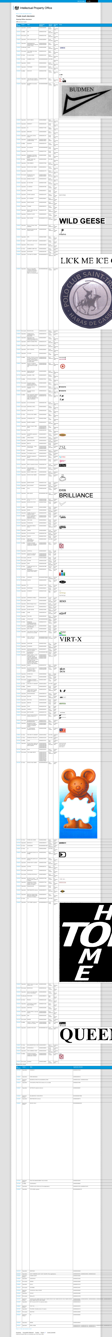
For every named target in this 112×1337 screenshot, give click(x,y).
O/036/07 (19, 984)
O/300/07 (19, 240)
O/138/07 (19, 631)
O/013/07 (19, 1019)
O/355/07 (19, 67)
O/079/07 (19, 1309)
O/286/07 (19, 345)
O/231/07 (19, 1273)
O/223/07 (19, 493)
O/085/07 (19, 734)
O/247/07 (19, 1271)
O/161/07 (19, 1287)
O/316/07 (19, 190)
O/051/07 (19, 886)
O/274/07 (19, 1183)
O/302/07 (19, 1103)
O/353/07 (19, 78)
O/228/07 (19, 474)
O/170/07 (19, 1281)
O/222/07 (19, 499)
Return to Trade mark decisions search (24, 13)
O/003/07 (19, 1053)
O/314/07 (19, 194)
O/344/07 (19, 131)
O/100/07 (19, 706)
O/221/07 (19, 502)
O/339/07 (19, 139)
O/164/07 (19, 597)
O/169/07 (19, 585)
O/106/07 (19, 699)
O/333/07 (19, 151)
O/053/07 (19, 878)
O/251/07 (19, 434)
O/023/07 (19, 1003)
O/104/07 (19, 1301)
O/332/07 (19, 155)
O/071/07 (19, 839)
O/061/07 (19, 866)
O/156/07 (19, 609)
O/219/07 (19, 510)
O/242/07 (19, 453)
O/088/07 (19, 723)
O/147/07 (19, 612)
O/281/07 (19, 357)
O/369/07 (19, 1076)
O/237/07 (19, 464)
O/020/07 (19, 1322)
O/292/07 (19, 268)
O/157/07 (19, 606)
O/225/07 (19, 485)
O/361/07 (19, 1082)
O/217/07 (19, 513)
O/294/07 (19, 251)
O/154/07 (19, 1293)
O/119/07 (18, 676)
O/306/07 (19, 218)
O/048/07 (19, 890)
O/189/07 (19, 553)
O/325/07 (19, 1095)
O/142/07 (19, 619)
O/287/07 (19, 341)
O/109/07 (19, 693)
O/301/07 (19, 236)
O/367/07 (19, 31)
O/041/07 (19, 1314)
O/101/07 (19, 702)
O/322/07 (19, 178)
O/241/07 (19, 456)
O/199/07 (19, 1278)
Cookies (37, 1332)
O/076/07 (19, 740)
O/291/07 (19, 330)
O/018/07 (19, 1011)
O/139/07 (19, 628)
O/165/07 (19, 591)
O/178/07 (19, 563)
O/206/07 (19, 530)
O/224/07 (19, 488)
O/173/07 (19, 577)
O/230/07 (19, 1275)
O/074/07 (19, 749)
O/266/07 (19, 390)
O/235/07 (19, 472)
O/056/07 (19, 874)
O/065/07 (19, 852)
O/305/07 (19, 225)
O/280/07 (19, 363)
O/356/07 (19, 63)
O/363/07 (19, 47)
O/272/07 (19, 379)
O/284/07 (19, 349)
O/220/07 (19, 507)
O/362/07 (19, 51)
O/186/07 (19, 560)
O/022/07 (19, 1007)
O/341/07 (19, 135)
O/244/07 (19, 450)
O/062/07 (19, 862)
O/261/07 (19, 410)
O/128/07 (19, 654)
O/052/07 (19, 882)
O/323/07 (19, 174)
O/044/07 (19, 894)
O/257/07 (19, 426)
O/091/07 (19, 720)
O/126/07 (19, 665)
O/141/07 (19, 622)
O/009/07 (19, 1027)
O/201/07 (19, 539)
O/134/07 (19, 637)
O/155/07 (19, 1290)
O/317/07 (19, 186)
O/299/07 (19, 244)
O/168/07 (19, 1284)
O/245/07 (19, 446)
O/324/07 (19, 171)
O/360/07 (19, 55)
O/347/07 (19, 123)
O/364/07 (19, 1079)
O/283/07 (19, 353)
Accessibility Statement (28, 1332)
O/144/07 (19, 1296)
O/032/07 (19, 992)
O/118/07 (18, 679)
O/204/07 (19, 533)
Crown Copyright (51, 1332)
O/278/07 (19, 1180)
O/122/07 (19, 674)
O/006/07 (19, 1047)
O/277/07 (19, 375)
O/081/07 (19, 737)
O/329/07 (19, 159)
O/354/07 (19, 70)
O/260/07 (19, 414)
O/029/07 (19, 995)
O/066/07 (19, 848)
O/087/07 (19, 728)
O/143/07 (19, 616)
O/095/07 (19, 712)
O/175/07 (19, 569)
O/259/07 (19, 418)
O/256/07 (19, 430)
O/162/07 (19, 600)
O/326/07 (19, 167)
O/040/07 (19, 902)
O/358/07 (19, 59)
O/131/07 (19, 646)
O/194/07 (19, 543)
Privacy (42, 1332)
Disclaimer (18, 1332)
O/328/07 (19, 163)
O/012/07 (19, 1022)
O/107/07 (19, 696)
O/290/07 (19, 333)
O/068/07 (19, 1311)
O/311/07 (18, 206)
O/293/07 (19, 254)
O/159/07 (19, 603)
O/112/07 (18, 686)
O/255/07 (19, 1186)
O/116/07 (18, 683)
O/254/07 (19, 1189)
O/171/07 (19, 580)
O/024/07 (19, 999)
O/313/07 (19, 198)
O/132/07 (19, 643)
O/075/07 (19, 743)
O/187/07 (19, 557)
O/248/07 (19, 440)
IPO (89, 1)
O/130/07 (19, 649)
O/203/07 (19, 536)
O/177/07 (19, 566)
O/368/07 (19, 27)
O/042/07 (19, 898)
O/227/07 (19, 482)
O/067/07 (19, 845)
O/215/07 (19, 515)
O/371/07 (19, 1070)
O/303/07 (19, 229)
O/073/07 (19, 752)
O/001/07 (19, 1061)
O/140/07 (19, 625)
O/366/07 (19, 39)
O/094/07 (19, 715)
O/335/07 (19, 1088)
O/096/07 (19, 709)
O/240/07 (19, 459)
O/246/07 (19, 443)
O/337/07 (19, 143)
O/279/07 (19, 371)
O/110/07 (18, 689)
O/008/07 (19, 1045)
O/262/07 (19, 406)
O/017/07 (19, 1015)
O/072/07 (19, 762)
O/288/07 (19, 337)
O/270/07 (19, 383)
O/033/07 (19, 988)
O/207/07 (19, 525)
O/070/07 (19, 842)
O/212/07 (19, 522)
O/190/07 (19, 550)
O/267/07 (19, 386)
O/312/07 (19, 202)
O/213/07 (19, 520)
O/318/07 (19, 1098)
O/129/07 (19, 652)
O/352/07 (19, 83)
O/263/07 (19, 402)
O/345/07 (19, 127)
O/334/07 (19, 147)
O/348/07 (19, 119)
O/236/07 (19, 468)
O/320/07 (19, 182)
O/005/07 (19, 1050)
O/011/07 (18, 1325)
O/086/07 (19, 1306)
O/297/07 (19, 248)
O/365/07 (19, 43)
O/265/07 (19, 394)
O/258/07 (19, 422)
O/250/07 (19, 437)
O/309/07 (19, 214)
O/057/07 (19, 870)
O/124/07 (19, 668)
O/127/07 (19, 1299)
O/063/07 (19, 858)
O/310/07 (19, 210)
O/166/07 (19, 588)
